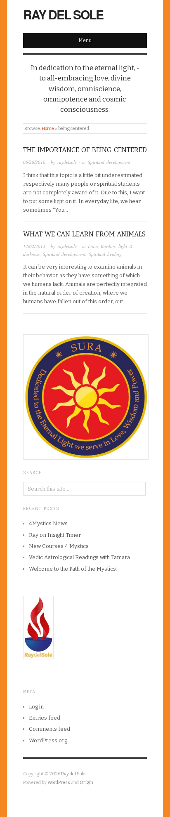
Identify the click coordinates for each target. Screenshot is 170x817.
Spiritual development (109, 162)
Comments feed (49, 729)
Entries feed (44, 718)
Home (48, 128)
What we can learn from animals (84, 234)
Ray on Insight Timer (55, 535)
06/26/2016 (34, 162)
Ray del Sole (63, 14)
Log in (36, 707)
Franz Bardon (101, 246)
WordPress (58, 782)
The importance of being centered (85, 150)
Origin (86, 782)
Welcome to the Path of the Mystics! (73, 569)
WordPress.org (48, 740)
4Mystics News (48, 523)
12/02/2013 (34, 246)
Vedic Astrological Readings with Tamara (79, 557)
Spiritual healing (105, 254)
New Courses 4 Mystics (59, 546)
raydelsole (67, 162)
